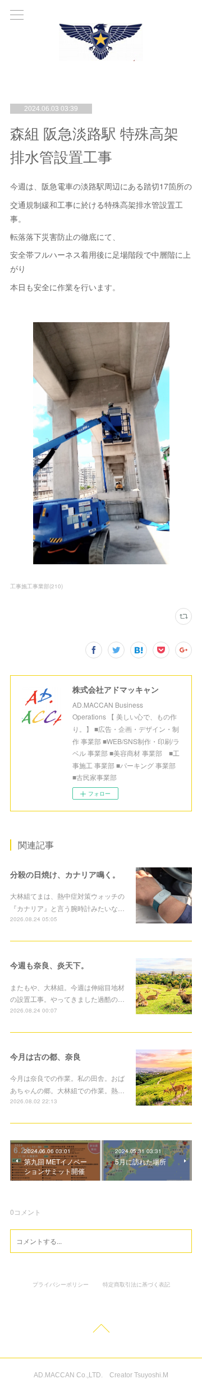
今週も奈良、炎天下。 (49, 965)
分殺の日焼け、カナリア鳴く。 (65, 874)
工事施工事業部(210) (36, 586)
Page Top (101, 1330)
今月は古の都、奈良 (45, 1056)
